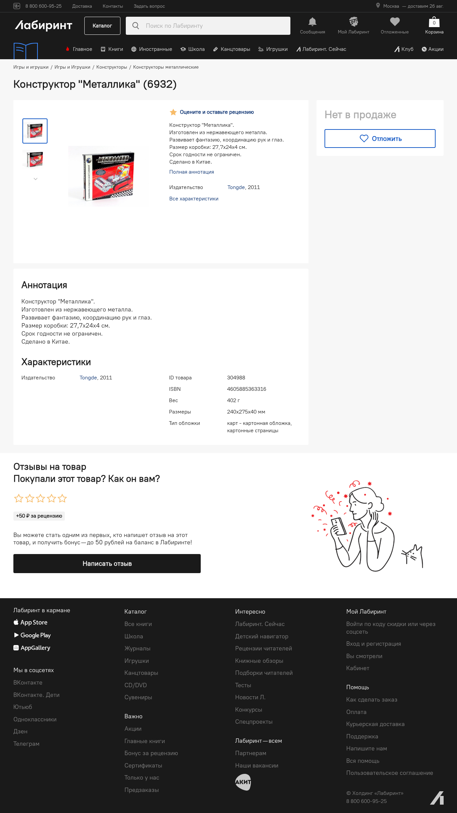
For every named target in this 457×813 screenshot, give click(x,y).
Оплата (356, 712)
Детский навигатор (261, 636)
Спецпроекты (254, 721)
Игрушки (277, 49)
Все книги (138, 624)
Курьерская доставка (375, 724)
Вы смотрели (364, 656)
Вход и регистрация (373, 643)
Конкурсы (248, 709)
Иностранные (155, 49)
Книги (115, 49)
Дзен (20, 731)
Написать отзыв (107, 563)
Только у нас (141, 777)
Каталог (102, 25)
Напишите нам (366, 748)
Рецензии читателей (263, 648)
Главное (82, 49)
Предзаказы (141, 790)
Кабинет (357, 668)
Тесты (243, 685)
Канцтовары (235, 49)
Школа (196, 49)
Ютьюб (22, 707)
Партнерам (250, 753)
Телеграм (26, 743)
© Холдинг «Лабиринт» (374, 793)
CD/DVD (135, 685)
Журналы (137, 648)
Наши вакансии (256, 765)
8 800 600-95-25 (366, 801)
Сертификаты (143, 765)
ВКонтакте (27, 682)
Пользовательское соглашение (389, 773)
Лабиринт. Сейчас (324, 49)
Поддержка (362, 736)
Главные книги (144, 741)
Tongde (236, 187)
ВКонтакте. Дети (36, 695)
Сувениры (138, 697)
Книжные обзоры (259, 660)
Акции (436, 49)
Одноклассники (35, 719)
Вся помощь (362, 760)
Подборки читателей (264, 672)
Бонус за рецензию (151, 753)
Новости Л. (250, 697)
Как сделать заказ (371, 699)
